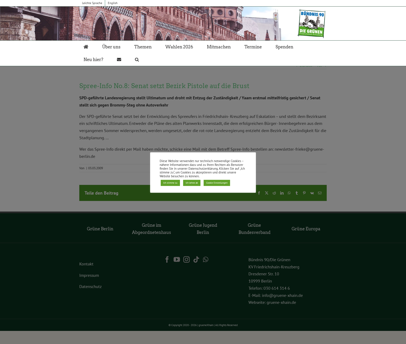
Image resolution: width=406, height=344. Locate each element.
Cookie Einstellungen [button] (217, 182)
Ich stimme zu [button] (170, 182)
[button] (137, 59)
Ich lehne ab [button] (192, 182)
